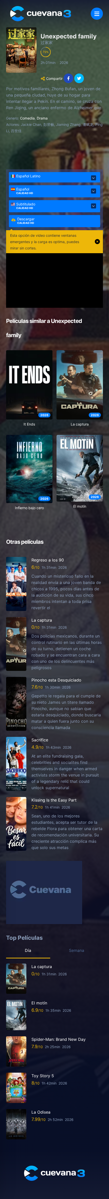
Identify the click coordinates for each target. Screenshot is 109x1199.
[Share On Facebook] (68, 78)
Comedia (27, 118)
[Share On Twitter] (79, 78)
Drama (42, 118)
